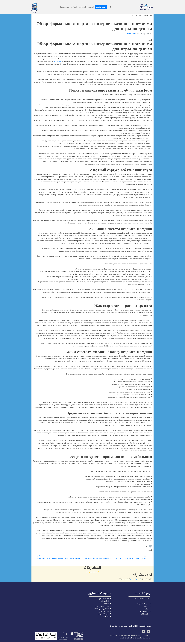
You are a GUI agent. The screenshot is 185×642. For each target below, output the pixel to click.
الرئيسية (90, 7)
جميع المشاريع (104, 598)
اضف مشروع (100, 7)
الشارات (146, 606)
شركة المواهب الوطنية (128, 638)
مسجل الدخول (135, 578)
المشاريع (82, 7)
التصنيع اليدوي (104, 611)
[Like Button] (150, 546)
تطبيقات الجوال (103, 613)
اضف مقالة (144, 614)
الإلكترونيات (105, 601)
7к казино (57, 61)
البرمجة (106, 603)
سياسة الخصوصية (142, 603)
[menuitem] (109, 7)
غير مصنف (105, 616)
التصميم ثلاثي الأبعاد (101, 606)
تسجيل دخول (64, 7)
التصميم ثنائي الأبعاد (101, 608)
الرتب (146, 609)
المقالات (74, 7)
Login (135, 598)
